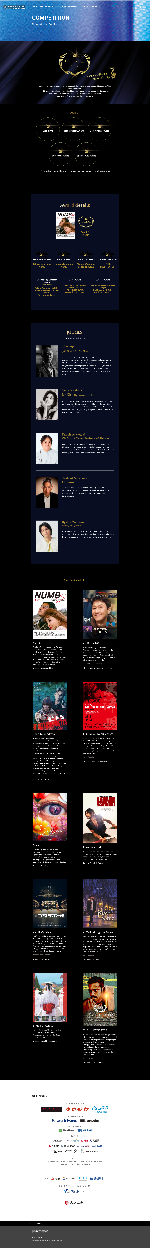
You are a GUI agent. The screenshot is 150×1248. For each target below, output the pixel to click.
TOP (30, 1223)
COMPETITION (73, 7)
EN (144, 9)
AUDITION (84, 7)
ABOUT (34, 7)
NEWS (41, 7)
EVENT (57, 7)
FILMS (63, 7)
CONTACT (93, 7)
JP (142, 9)
